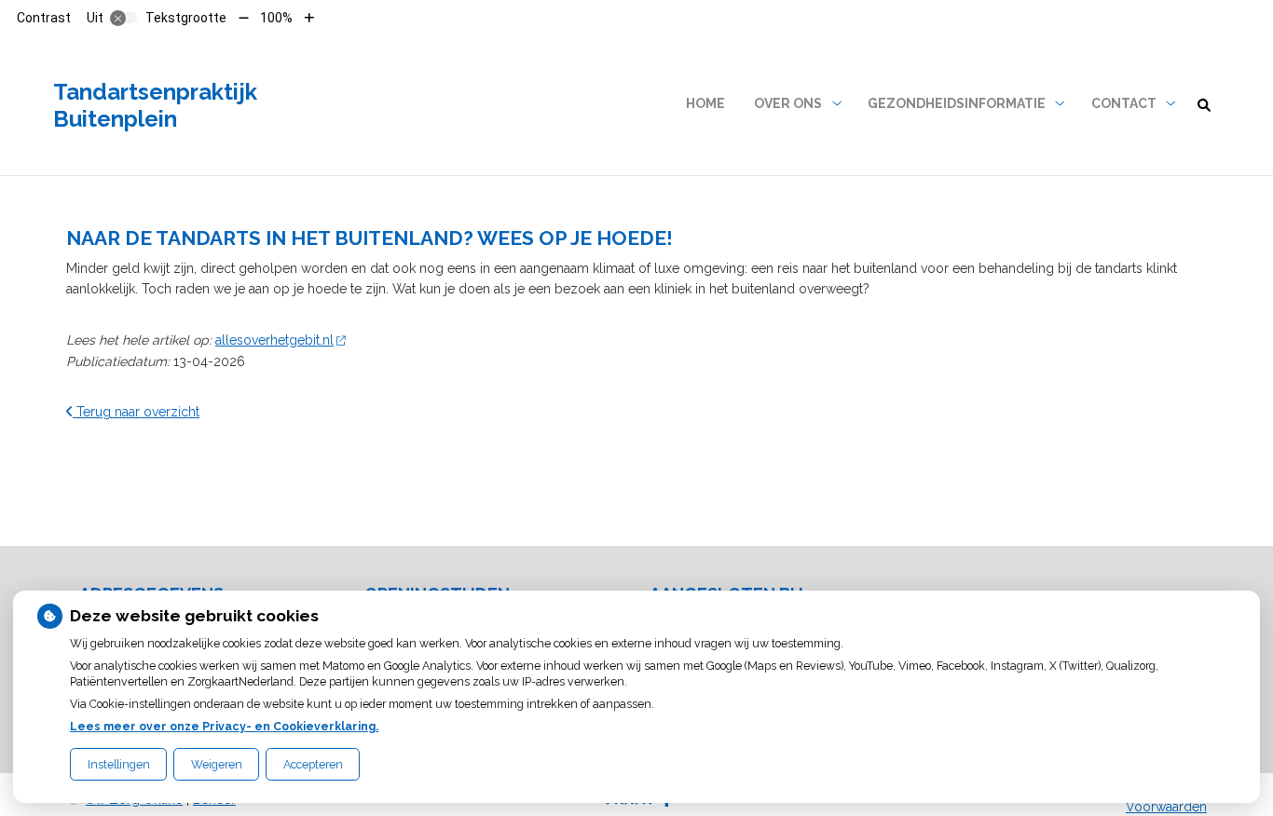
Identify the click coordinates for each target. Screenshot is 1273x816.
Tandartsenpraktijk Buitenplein (155, 105)
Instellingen (119, 764)
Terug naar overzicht (136, 411)
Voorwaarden (1166, 806)
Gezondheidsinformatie (957, 103)
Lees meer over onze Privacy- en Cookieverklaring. (224, 726)
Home (705, 103)
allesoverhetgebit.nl (274, 340)
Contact (1124, 103)
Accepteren (313, 764)
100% (276, 17)
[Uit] (124, 17)
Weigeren (216, 764)
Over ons (788, 103)
